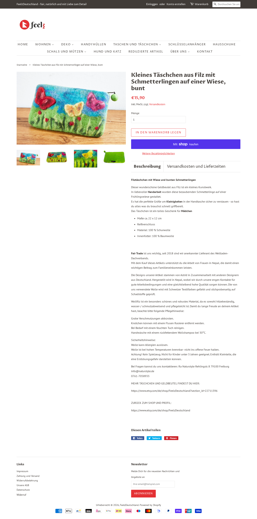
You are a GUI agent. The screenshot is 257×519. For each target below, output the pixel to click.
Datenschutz (23, 489)
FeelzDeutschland (129, 505)
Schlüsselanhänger (187, 44)
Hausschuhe (224, 44)
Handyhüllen (93, 44)
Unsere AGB (23, 485)
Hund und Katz (108, 52)
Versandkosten (157, 104)
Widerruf (21, 494)
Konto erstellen (176, 4)
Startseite (22, 65)
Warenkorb (201, 4)
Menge (135, 113)
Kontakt (205, 52)
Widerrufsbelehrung (27, 480)
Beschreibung (147, 166)
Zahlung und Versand (28, 476)
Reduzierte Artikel (145, 52)
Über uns (179, 52)
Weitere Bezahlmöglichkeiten (158, 153)
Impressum (22, 471)
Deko (66, 44)
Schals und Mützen (65, 52)
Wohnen (43, 44)
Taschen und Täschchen (136, 44)
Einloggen (152, 4)
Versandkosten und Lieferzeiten (196, 166)
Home (23, 44)
